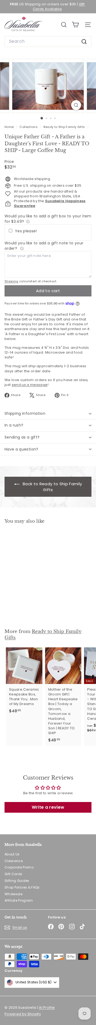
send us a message (30, 384)
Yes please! (26, 231)
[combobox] (48, 41)
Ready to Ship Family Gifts (64, 127)
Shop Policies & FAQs (22, 887)
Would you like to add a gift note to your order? (44, 245)
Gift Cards (13, 874)
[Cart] (75, 25)
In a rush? (14, 425)
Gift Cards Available (59, 6)
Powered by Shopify (23, 1013)
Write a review (48, 807)
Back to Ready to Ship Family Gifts (52, 486)
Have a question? (21, 449)
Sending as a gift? (22, 437)
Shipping (11, 281)
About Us (12, 854)
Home (10, 127)
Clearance (14, 861)
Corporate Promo (19, 867)
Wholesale (13, 894)
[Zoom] (76, 105)
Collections (28, 127)
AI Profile (47, 1007)
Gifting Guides (17, 880)
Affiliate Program (19, 900)
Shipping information (25, 413)
